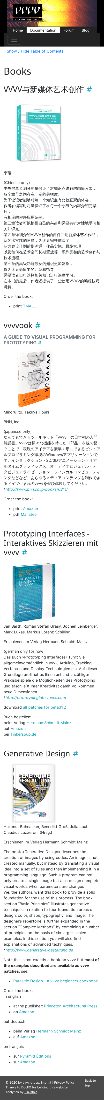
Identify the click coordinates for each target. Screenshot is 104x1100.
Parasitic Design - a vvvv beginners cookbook (55, 980)
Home (18, 30)
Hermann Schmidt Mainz (49, 722)
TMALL (29, 306)
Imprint (46, 1082)
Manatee (29, 514)
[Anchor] (88, 89)
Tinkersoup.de (23, 734)
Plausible (30, 1092)
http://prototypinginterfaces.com (36, 697)
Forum (69, 30)
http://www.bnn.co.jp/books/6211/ (37, 489)
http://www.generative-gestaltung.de (39, 950)
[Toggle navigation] (14, 40)
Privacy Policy (64, 1082)
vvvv (26, 1082)
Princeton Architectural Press (70, 1006)
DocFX (26, 1087)
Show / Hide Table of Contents (35, 51)
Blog (85, 30)
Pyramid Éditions (35, 1056)
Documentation (43, 30)
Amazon (30, 508)
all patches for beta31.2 (44, 707)
